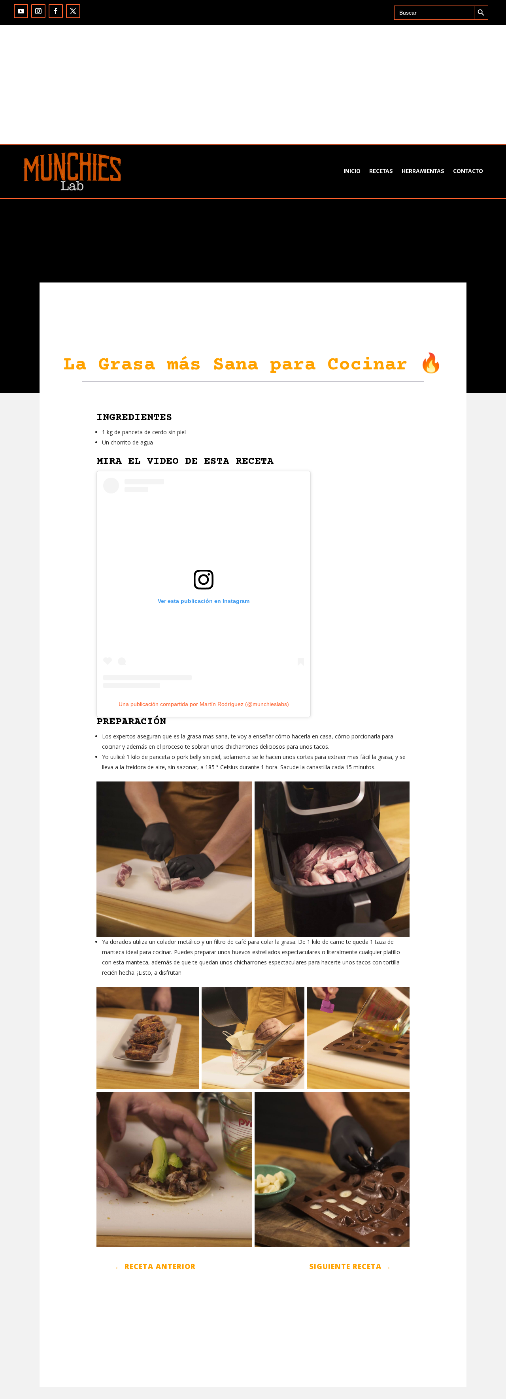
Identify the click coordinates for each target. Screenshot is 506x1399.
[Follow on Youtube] (21, 11)
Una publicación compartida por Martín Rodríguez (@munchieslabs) (204, 704)
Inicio (352, 171)
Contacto (468, 171)
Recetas (381, 171)
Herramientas (423, 171)
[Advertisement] (253, 84)
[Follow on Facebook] (56, 11)
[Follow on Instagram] (38, 11)
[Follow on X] (73, 11)
